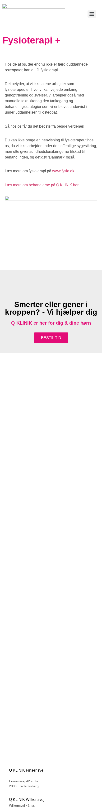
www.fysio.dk (63, 171)
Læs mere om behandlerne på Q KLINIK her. (42, 185)
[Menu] (92, 14)
